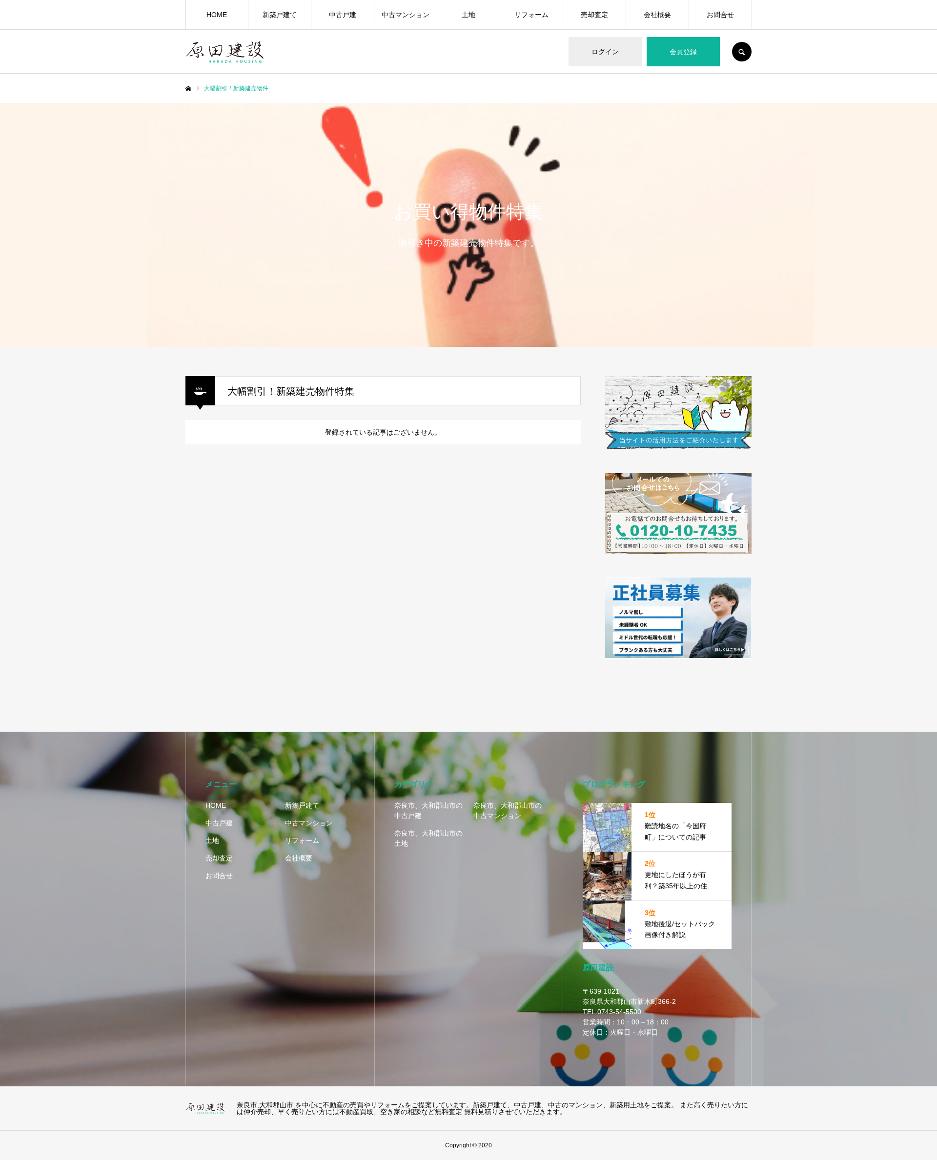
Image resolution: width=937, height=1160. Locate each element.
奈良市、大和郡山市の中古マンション (507, 810)
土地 (468, 15)
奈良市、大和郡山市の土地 (428, 838)
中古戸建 (342, 15)
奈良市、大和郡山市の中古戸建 (428, 810)
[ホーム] (188, 88)
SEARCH (742, 51)
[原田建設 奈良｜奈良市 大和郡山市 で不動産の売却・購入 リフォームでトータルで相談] (204, 1108)
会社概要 (657, 15)
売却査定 (594, 15)
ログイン (605, 52)
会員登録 (683, 52)
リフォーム (531, 15)
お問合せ (720, 15)
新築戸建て (280, 15)
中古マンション (405, 15)
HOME (216, 15)
